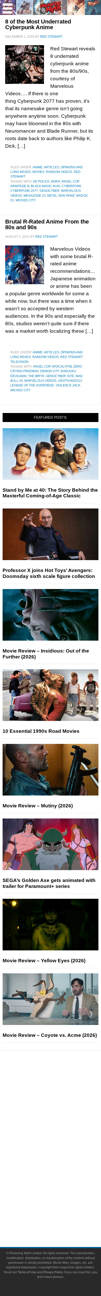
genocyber (50, 191)
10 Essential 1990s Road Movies (41, 731)
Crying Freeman (24, 371)
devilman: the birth (27, 376)
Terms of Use (27, 1272)
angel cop (70, 181)
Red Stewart (71, 357)
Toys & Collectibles (61, 1177)
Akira (55, 181)
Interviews (61, 1115)
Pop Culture (61, 1133)
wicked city (26, 200)
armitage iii (19, 186)
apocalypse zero (67, 366)
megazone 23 (35, 195)
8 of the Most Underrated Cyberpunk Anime (38, 24)
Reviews (60, 1090)
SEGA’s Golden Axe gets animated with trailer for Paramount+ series (49, 883)
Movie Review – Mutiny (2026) (38, 805)
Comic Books (61, 1159)
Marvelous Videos (40, 381)
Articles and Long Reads (60, 1106)
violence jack (68, 385)
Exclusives (61, 1124)
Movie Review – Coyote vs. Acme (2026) (50, 1035)
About (61, 1195)
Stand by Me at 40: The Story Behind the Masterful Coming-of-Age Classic (50, 493)
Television (19, 362)
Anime (37, 167)
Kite (70, 376)
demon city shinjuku (58, 371)
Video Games (61, 1168)
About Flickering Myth (61, 1203)
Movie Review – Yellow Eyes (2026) (44, 960)
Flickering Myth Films (61, 1186)
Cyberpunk (71, 186)
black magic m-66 (45, 186)
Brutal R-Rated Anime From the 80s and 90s (47, 224)
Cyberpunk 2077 (24, 191)
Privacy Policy (53, 1272)
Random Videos (59, 172)
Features (61, 1099)
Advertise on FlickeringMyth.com (61, 1211)
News (61, 1081)
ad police (41, 181)
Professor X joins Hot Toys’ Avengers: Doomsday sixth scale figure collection (49, 573)
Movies (38, 172)
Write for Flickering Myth (61, 1220)
